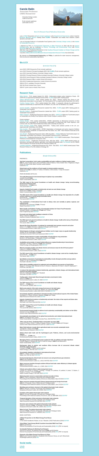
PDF (40, 192)
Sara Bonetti (23, 134)
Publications (53, 32)
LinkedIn (22, 446)
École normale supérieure (43, 36)
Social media (61, 32)
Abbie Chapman (24, 114)
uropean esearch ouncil (28, 37)
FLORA (51, 97)
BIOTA (56, 137)
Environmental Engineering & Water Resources (47, 45)
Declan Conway (37, 51)
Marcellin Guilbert (25, 111)
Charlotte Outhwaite (25, 145)
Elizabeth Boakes (25, 140)
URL (57, 426)
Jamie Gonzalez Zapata (27, 125)
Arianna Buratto (24, 121)
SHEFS (58, 134)
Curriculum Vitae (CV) (49, 66)
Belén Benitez (24, 96)
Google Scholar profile (49, 155)
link (27, 165)
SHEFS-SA (59, 114)
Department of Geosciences (62, 36)
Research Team (44, 32)
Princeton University (35, 48)
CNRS (25, 36)
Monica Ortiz (23, 137)
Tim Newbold (67, 142)
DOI (36, 179)
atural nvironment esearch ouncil (37, 52)
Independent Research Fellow (56, 52)
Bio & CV (36, 32)
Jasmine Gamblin (25, 108)
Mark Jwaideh (24, 129)
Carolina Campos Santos (27, 103)
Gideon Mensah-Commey (27, 99)
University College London (63, 41)
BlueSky (22, 447)
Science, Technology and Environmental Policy (57, 47)
